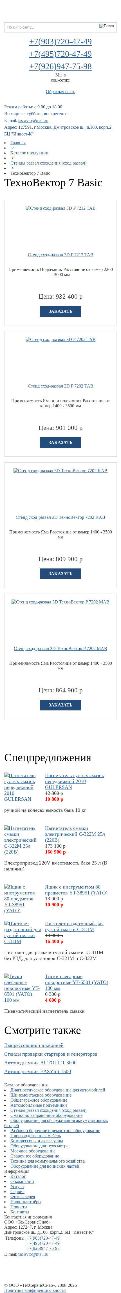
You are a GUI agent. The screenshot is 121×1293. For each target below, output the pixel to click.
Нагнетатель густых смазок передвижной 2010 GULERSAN (74, 781)
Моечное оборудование (32, 1150)
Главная (18, 142)
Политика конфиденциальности (35, 1290)
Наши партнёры (25, 1201)
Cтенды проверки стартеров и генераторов (51, 1054)
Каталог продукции (29, 152)
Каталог (18, 1176)
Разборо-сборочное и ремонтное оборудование (55, 1130)
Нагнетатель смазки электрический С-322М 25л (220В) (75, 834)
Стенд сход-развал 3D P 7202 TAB (60, 386)
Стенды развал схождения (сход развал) (48, 163)
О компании (22, 1181)
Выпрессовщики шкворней (34, 1045)
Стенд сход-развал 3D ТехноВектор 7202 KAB (60, 517)
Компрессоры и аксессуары (36, 1140)
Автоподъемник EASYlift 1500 (37, 1071)
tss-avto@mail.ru (33, 120)
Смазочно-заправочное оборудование (46, 1115)
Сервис (17, 1191)
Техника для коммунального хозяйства (47, 1161)
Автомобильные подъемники (38, 1105)
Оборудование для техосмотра (39, 1145)
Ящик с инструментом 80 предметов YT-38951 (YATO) (76, 890)
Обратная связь (60, 91)
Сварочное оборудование (34, 1156)
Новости (18, 1206)
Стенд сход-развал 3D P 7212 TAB (60, 254)
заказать (61, 311)
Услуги (17, 1186)
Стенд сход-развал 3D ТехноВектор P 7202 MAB (60, 648)
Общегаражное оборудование (38, 1100)
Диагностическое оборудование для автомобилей (57, 1090)
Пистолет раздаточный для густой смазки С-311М (74, 926)
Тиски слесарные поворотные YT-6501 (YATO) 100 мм (76, 982)
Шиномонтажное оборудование (40, 1095)
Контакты (19, 1211)
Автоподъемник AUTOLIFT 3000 (40, 1063)
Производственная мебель (35, 1135)
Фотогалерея (22, 1196)
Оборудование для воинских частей (44, 1166)
